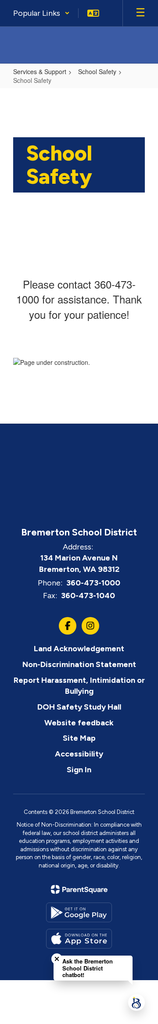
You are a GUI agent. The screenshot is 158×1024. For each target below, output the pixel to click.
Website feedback (79, 723)
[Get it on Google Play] (79, 912)
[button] (41, 13)
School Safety (97, 71)
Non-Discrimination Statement (79, 664)
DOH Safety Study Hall (79, 707)
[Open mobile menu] (140, 13)
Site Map (79, 738)
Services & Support (39, 71)
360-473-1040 (88, 595)
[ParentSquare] (79, 889)
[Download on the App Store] (79, 939)
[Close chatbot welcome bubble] (56, 958)
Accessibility (79, 754)
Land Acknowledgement (79, 648)
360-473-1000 (93, 583)
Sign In (79, 769)
